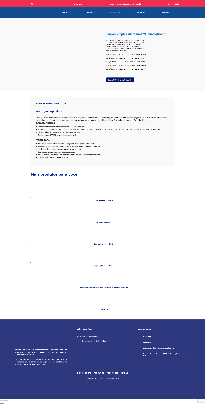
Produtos (99, 373)
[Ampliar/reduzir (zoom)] (1, 400)
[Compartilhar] (5, 400)
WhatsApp (77, 4)
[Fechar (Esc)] (7, 400)
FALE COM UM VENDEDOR (120, 80)
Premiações (112, 373)
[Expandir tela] (3, 400)
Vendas (124, 373)
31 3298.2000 (148, 342)
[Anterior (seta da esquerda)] (1, 403)
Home (80, 373)
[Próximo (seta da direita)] (3, 403)
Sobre (88, 373)
